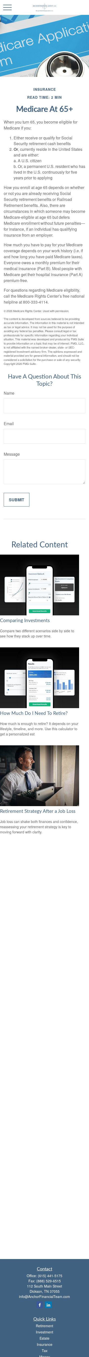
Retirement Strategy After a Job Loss (37, 811)
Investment (44, 1331)
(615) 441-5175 (50, 1275)
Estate (44, 1338)
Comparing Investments (25, 620)
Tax (44, 1350)
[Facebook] (39, 1304)
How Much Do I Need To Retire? (34, 713)
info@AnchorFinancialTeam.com (44, 1296)
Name (9, 393)
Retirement (44, 1325)
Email (9, 423)
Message (12, 454)
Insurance (44, 1344)
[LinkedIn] (48, 1304)
